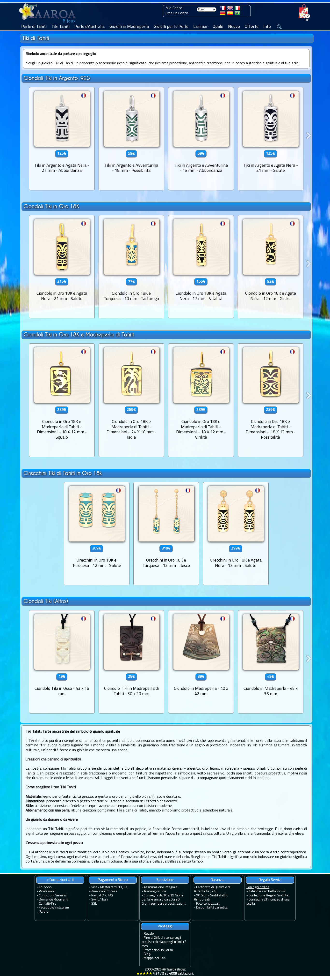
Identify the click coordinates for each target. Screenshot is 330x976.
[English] (230, 9)
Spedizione (165, 880)
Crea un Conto (176, 13)
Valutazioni (47, 891)
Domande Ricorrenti (53, 899)
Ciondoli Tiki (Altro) (46, 601)
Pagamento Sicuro (113, 880)
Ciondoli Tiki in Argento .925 (57, 78)
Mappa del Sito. (155, 958)
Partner (44, 912)
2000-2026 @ (165, 972)
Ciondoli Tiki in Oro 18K (51, 206)
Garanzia (217, 880)
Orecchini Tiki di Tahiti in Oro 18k (63, 473)
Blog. (147, 954)
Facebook (46, 907)
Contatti (44, 904)
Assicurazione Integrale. (161, 887)
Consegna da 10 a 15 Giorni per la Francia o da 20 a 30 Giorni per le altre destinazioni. (164, 900)
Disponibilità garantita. (212, 907)
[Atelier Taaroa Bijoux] (48, 23)
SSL (94, 904)
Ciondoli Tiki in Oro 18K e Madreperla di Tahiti (79, 334)
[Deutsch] (222, 14)
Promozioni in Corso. (159, 950)
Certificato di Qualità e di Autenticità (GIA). (212, 889)
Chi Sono (45, 887)
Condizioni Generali (53, 895)
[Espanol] (230, 14)
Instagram (62, 907)
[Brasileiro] (237, 14)
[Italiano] (237, 9)
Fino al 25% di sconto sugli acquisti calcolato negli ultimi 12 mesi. (164, 942)
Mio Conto (173, 8)
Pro (53, 904)
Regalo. (149, 934)
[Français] (222, 9)
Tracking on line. (155, 891)
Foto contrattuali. (208, 904)
